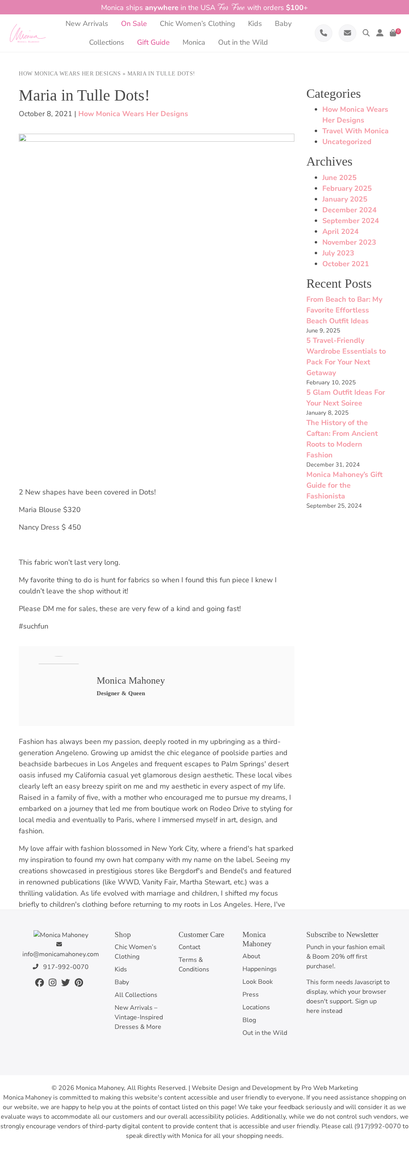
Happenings (259, 969)
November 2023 (349, 242)
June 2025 (339, 177)
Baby (122, 982)
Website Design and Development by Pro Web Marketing (275, 1088)
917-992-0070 (65, 967)
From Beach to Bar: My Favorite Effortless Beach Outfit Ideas (344, 310)
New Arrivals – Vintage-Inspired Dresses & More (139, 1017)
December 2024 (349, 210)
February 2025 (347, 188)
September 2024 (350, 220)
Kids (121, 969)
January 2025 (344, 199)
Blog (249, 1020)
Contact (190, 947)
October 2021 (345, 264)
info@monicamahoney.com (60, 954)
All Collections (136, 995)
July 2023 (338, 253)
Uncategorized (346, 141)
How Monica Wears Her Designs (70, 74)
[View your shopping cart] (393, 33)
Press (250, 994)
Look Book (257, 981)
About (251, 956)
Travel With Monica (355, 131)
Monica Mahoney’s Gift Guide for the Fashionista (344, 485)
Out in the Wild (264, 1032)
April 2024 (340, 231)
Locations (256, 1007)
